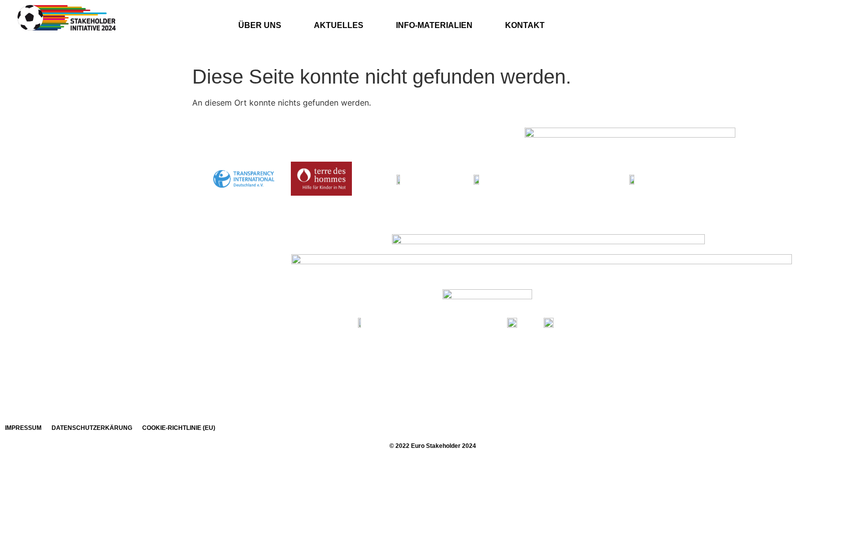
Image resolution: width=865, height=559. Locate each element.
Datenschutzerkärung (92, 427)
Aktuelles (338, 25)
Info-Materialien (434, 25)
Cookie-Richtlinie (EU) (178, 427)
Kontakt (525, 25)
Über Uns (259, 25)
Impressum (23, 427)
